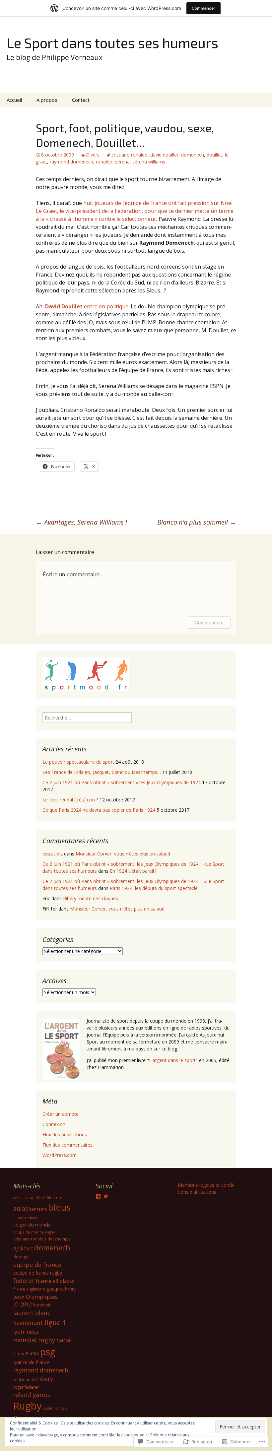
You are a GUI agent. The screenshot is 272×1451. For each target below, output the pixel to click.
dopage (21, 1257)
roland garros (31, 1395)
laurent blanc (31, 1313)
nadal (64, 1340)
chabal (33, 1218)
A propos (46, 99)
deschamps (58, 1238)
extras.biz (52, 854)
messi (32, 1331)
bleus (59, 1207)
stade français (55, 1408)
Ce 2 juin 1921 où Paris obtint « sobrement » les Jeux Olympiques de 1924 (121, 782)
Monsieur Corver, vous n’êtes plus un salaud (123, 854)
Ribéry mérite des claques (90, 898)
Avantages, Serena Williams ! (81, 522)
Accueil (14, 99)
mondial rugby (34, 1340)
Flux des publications (64, 1134)
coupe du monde (32, 1224)
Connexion (53, 1124)
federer (23, 1281)
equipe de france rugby (37, 1273)
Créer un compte (60, 1114)
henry (70, 1289)
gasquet (55, 1289)
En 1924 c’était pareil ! (133, 871)
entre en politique (86, 306)
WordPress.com (59, 1155)
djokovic (23, 1248)
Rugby (27, 1406)
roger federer (26, 1387)
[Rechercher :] (259, 100)
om (21, 1353)
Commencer (203, 8)
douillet (214, 155)
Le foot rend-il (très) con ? (70, 799)
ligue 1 (55, 1322)
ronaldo (104, 161)
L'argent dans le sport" (173, 1060)
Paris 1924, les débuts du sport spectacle (154, 888)
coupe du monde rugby (34, 1232)
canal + (20, 1217)
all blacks (21, 1197)
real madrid (24, 1379)
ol (15, 1354)
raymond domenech (71, 161)
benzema (38, 1209)
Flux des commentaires (67, 1145)
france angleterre (29, 1289)
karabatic (42, 1305)
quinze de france (31, 1362)
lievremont (28, 1323)
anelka (36, 1197)
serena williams (148, 161)
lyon (18, 1331)
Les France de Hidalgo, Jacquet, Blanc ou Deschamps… (101, 772)
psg (47, 1351)
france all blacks (55, 1281)
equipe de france (37, 1265)
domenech (192, 155)
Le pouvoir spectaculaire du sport (78, 762)
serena (122, 161)
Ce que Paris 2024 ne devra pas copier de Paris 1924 (98, 810)
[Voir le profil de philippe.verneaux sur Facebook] (98, 1196)
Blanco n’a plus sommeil (196, 522)
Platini (32, 1353)
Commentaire (209, 622)
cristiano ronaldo (129, 155)
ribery (45, 1379)
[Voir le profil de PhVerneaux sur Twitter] (105, 1196)
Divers (93, 155)
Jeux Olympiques (35, 1296)
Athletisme (52, 1197)
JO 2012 (22, 1304)
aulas (20, 1208)
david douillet (164, 155)
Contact (81, 99)
